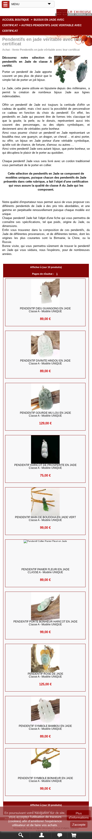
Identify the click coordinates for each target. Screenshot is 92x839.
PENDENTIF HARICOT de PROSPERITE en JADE (45, 466)
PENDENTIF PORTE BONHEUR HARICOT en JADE (45, 623)
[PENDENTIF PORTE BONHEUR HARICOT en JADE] (45, 606)
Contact (59, 835)
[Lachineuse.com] (73, 12)
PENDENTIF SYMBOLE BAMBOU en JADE (45, 727)
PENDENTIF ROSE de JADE (45, 675)
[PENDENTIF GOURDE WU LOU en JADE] (45, 397)
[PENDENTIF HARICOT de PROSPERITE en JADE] (45, 449)
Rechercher (21, 835)
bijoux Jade (62, 92)
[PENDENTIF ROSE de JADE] (45, 658)
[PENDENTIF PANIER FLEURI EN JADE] (45, 554)
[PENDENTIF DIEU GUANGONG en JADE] (45, 293)
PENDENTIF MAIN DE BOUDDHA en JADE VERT (45, 519)
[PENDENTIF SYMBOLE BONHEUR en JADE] (45, 762)
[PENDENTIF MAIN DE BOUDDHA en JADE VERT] (45, 501)
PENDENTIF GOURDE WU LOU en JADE (45, 414)
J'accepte (79, 824)
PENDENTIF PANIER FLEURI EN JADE (45, 571)
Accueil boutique (15, 19)
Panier (73, 835)
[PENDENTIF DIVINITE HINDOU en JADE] (45, 345)
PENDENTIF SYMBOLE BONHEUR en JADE (45, 780)
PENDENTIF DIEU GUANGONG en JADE (45, 310)
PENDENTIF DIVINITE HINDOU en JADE (45, 362)
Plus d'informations (79, 815)
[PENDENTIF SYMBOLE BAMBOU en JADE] (45, 710)
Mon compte (40, 835)
